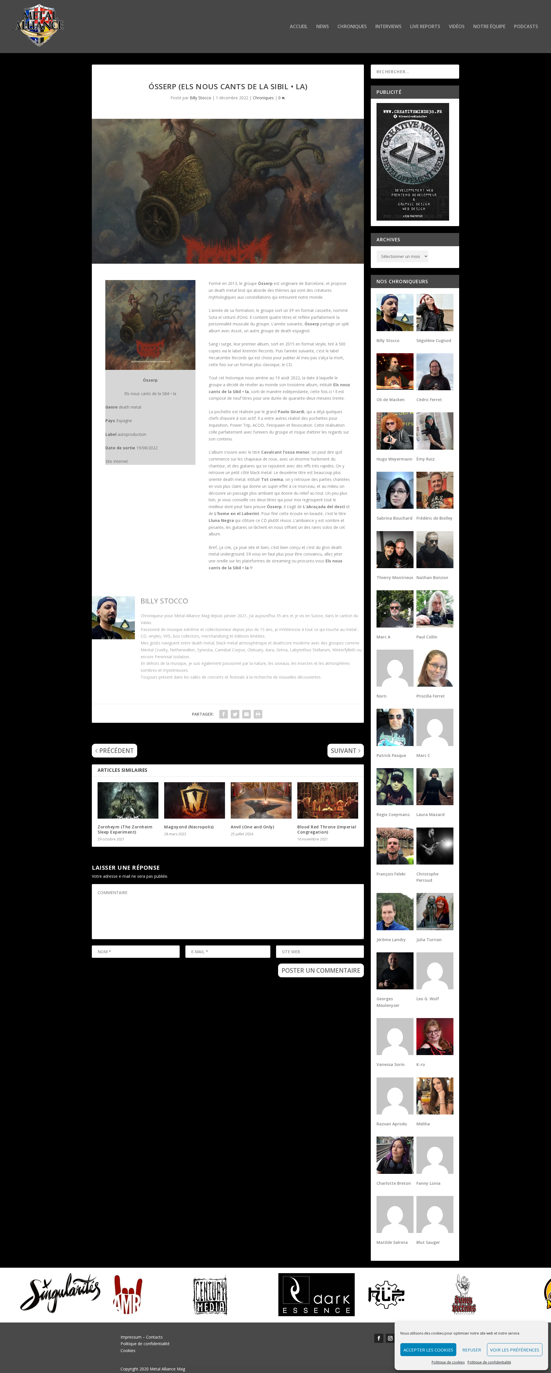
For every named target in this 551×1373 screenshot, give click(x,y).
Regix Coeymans (393, 814)
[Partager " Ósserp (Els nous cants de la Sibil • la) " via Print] (258, 714)
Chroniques (352, 27)
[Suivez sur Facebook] (378, 1338)
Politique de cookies (448, 1362)
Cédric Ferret (429, 399)
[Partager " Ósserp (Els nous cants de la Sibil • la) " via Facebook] (223, 714)
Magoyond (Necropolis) (189, 827)
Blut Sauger (428, 1242)
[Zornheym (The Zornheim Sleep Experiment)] (128, 800)
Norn (382, 696)
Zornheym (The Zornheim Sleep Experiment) (125, 829)
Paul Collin (426, 637)
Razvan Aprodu (392, 1124)
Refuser (471, 1350)
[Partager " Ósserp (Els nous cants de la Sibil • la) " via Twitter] (235, 714)
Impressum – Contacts (142, 1337)
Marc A (383, 637)
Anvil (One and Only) (252, 827)
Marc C (423, 755)
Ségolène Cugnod (433, 340)
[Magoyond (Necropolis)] (194, 800)
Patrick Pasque (391, 755)
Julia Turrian (429, 939)
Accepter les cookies (428, 1350)
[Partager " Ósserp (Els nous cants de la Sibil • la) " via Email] (246, 714)
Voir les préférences (514, 1350)
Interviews (388, 27)
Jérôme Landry (391, 939)
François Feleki (391, 874)
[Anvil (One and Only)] (261, 800)
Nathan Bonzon (432, 577)
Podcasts (526, 27)
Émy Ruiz (425, 459)
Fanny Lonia (428, 1183)
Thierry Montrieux (395, 577)
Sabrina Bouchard (394, 518)
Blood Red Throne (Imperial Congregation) (326, 829)
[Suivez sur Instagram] (390, 1338)
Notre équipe (489, 27)
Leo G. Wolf (427, 998)
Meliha (423, 1124)
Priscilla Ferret (430, 696)
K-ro (420, 1064)
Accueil (299, 27)
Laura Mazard (430, 814)
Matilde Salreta (392, 1242)
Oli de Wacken (391, 399)
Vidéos (457, 27)
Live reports (425, 27)
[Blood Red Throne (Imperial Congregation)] (327, 800)
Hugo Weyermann (394, 459)
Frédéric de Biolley (434, 518)
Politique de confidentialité (489, 1362)
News (322, 27)
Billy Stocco (200, 97)
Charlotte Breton (394, 1183)
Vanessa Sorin (391, 1064)
